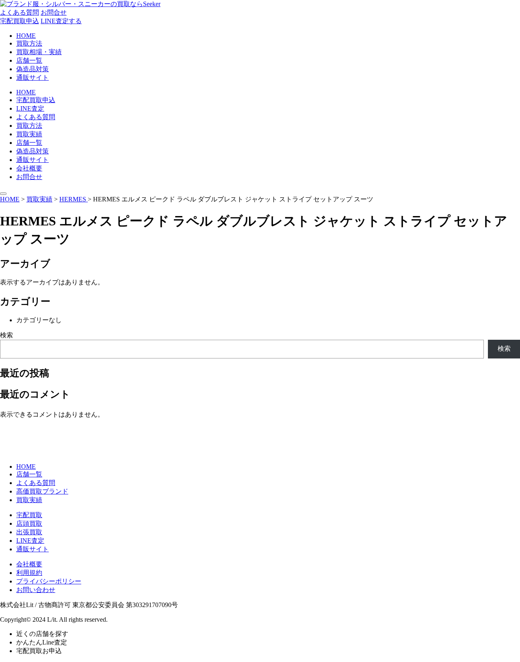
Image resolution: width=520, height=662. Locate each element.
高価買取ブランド (42, 491)
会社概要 (29, 168)
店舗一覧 (29, 60)
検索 (6, 335)
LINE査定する (61, 20)
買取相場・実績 (39, 51)
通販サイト (32, 77)
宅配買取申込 (19, 20)
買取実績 (29, 134)
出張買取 (29, 532)
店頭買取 (29, 523)
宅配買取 (29, 514)
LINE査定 (30, 108)
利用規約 (29, 572)
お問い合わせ (35, 589)
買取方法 (29, 43)
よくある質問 (19, 12)
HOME (26, 35)
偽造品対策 (32, 69)
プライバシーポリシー (48, 581)
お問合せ (54, 12)
